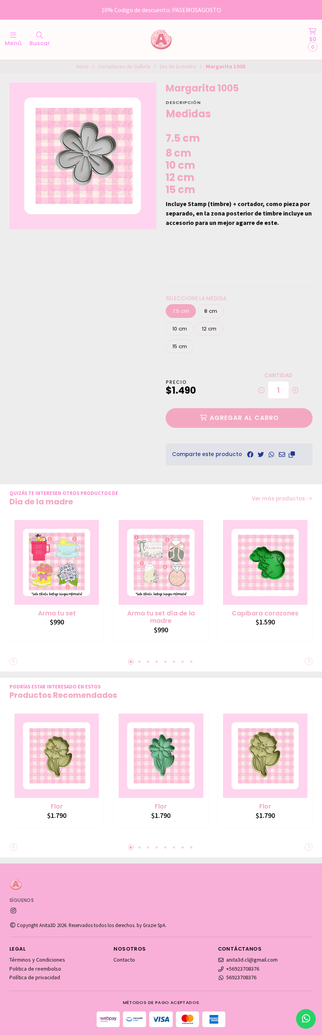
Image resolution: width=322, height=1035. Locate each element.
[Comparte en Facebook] (250, 454)
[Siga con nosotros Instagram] (13, 910)
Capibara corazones (265, 613)
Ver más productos (279, 498)
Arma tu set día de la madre (161, 617)
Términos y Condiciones (37, 959)
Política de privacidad (34, 977)
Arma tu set (57, 613)
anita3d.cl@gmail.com (252, 959)
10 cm (179, 328)
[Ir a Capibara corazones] (265, 562)
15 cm (179, 346)
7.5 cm (180, 311)
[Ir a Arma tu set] (57, 562)
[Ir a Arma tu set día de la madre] (161, 562)
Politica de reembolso (35, 968)
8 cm (210, 311)
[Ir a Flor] (57, 756)
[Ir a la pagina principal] (161, 39)
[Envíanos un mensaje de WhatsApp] (306, 1019)
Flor (57, 806)
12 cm (209, 328)
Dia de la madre (178, 66)
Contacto (124, 959)
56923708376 (241, 977)
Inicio (83, 66)
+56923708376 (242, 968)
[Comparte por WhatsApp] (271, 454)
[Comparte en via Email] (282, 454)
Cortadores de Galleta (124, 66)
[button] (292, 454)
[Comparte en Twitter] (261, 454)
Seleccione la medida (196, 298)
